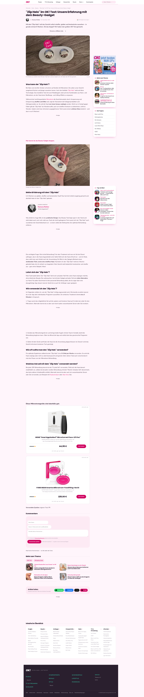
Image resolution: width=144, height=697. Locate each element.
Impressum (46, 692)
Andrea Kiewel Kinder (58, 636)
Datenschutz (39, 692)
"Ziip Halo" (71, 90)
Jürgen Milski (69, 645)
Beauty (36, 8)
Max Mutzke (31, 646)
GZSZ (96, 131)
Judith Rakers (69, 643)
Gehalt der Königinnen (46, 652)
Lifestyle (106, 629)
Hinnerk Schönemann (71, 638)
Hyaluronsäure (54, 375)
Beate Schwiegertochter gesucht (32, 642)
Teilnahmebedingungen (79, 692)
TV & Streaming (49, 2)
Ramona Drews (56, 648)
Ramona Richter (43, 207)
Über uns (71, 692)
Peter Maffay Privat (32, 649)
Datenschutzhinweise (39, 538)
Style (80, 2)
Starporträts (66, 2)
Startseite (28, 8)
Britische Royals (44, 649)
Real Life (29, 680)
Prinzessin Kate (44, 634)
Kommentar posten (34, 541)
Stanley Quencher (107, 653)
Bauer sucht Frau (99, 114)
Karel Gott (55, 643)
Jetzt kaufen (81, 446)
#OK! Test (29, 560)
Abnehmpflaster (107, 631)
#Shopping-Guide (39, 560)
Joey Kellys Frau (69, 640)
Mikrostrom (49, 99)
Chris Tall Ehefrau (32, 636)
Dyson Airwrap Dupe (83, 651)
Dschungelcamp (99, 117)
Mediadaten (57, 692)
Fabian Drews (56, 640)
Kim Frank (68, 650)
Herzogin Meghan (45, 643)
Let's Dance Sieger (95, 646)
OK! (28, 2)
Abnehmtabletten (107, 638)
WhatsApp (60, 590)
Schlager (58, 2)
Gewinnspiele (89, 2)
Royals (74, 2)
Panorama (76, 682)
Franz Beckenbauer (70, 636)
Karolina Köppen (57, 645)
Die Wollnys (98, 128)
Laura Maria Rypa (99, 125)
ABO (27, 692)
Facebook (70, 590)
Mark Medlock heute (32, 651)
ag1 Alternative (106, 655)
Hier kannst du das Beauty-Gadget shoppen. (40, 141)
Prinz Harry (97, 134)
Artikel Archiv (32, 692)
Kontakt (51, 692)
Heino (54, 638)
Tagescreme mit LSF (82, 640)
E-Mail (84, 590)
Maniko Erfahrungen (83, 653)
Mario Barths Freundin (33, 638)
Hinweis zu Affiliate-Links (57, 31)
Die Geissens (98, 120)
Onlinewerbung (64, 692)
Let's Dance (97, 123)
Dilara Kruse (68, 648)
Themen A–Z (98, 677)
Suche (96, 680)
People (40, 2)
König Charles (44, 631)
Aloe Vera (66, 375)
